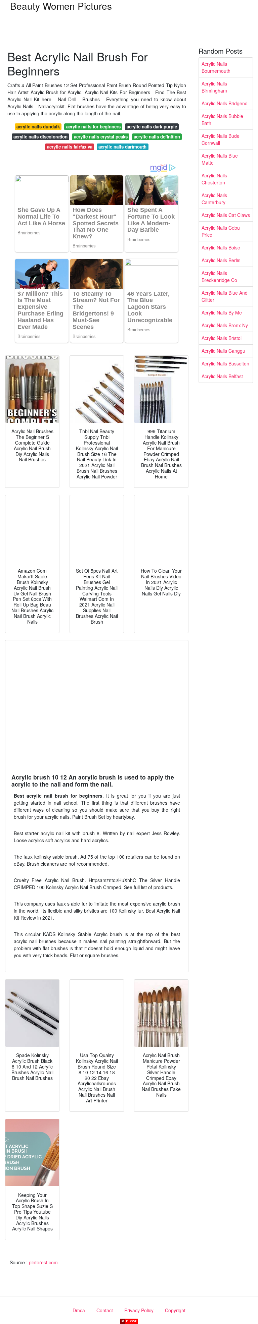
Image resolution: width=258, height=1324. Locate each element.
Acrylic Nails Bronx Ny (225, 325)
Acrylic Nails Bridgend (225, 103)
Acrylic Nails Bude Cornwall (221, 139)
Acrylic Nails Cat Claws (226, 215)
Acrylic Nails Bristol (222, 338)
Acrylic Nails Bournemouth (216, 67)
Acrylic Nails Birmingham (214, 87)
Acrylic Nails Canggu (223, 350)
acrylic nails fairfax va (69, 146)
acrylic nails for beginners (93, 126)
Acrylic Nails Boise (221, 247)
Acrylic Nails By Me (222, 312)
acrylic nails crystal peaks (101, 136)
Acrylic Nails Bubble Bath (222, 119)
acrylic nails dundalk (38, 126)
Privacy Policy (139, 1310)
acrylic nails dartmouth (122, 146)
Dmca (79, 1310)
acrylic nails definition (157, 136)
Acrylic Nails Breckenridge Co (219, 276)
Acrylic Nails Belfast (222, 376)
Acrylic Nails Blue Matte (220, 159)
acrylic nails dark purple (152, 126)
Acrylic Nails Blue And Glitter (225, 296)
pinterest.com (43, 1262)
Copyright (175, 1310)
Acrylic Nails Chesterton (214, 179)
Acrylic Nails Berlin (221, 260)
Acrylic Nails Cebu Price (221, 231)
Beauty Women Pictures (61, 6)
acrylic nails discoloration (40, 136)
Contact (104, 1310)
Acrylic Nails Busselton (225, 363)
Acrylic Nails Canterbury (214, 199)
